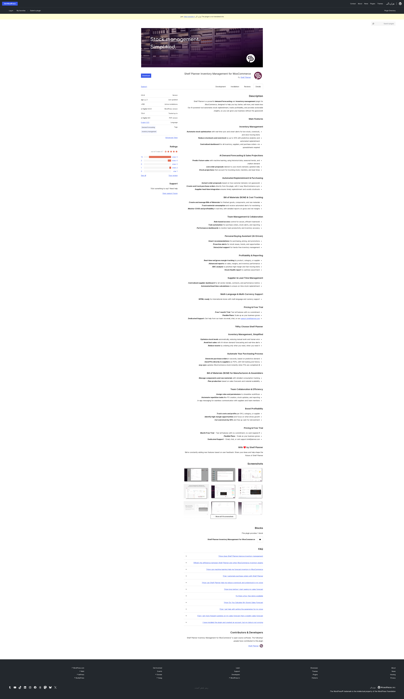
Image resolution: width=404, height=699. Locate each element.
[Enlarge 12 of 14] (206, 487)
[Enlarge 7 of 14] (233, 487)
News (394, 671)
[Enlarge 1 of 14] (260, 470)
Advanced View (171, 138)
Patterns (315, 678)
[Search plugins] (373, 24)
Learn (238, 668)
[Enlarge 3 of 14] (260, 504)
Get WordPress (10, 4)
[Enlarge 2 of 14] (260, 487)
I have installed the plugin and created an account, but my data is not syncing (233, 622)
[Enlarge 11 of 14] (206, 470)
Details (258, 87)
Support (144, 87)
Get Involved (157, 668)
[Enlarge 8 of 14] (233, 504)
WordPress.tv (234, 678)
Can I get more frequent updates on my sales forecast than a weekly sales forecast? (230, 616)
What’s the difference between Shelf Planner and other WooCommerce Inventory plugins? (228, 563)
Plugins (315, 674)
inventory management (149, 131)
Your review (173, 175)
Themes (315, 671)
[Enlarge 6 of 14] (233, 470)
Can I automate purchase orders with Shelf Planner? (243, 576)
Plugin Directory (390, 10)
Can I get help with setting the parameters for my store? (241, 609)
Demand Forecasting (148, 127)
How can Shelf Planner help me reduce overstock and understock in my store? (232, 583)
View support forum (170, 193)
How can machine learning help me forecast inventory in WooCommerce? (234, 569)
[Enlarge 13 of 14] (206, 504)
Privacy (393, 678)
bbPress (80, 674)
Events (159, 671)
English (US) (145, 122)
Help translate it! (187, 16)
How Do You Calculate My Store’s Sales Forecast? (243, 603)
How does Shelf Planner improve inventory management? (240, 556)
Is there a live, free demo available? (249, 596)
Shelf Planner (246, 77)
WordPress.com (77, 668)
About (393, 668)
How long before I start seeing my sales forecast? (243, 589)
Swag (159, 678)
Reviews (247, 87)
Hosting (393, 674)
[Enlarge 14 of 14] (206, 520)
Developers (236, 674)
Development (220, 87)
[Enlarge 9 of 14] (233, 520)
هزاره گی (372, 687)
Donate (158, 674)
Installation (235, 87)
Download (146, 75)
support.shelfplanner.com (250, 318)
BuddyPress (79, 678)
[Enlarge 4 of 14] (260, 520)
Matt (81, 671)
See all (143, 175)
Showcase (314, 668)
